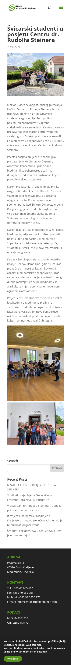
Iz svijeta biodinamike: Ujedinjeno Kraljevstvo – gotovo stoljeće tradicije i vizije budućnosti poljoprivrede (34, 520)
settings (42, 651)
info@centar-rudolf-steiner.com (37, 602)
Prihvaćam (12, 658)
